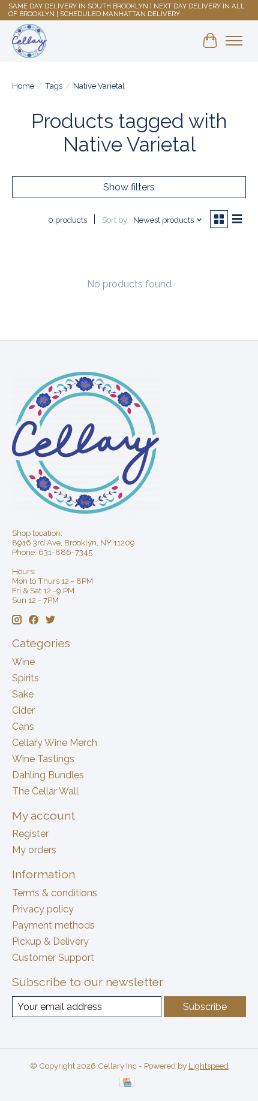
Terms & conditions (54, 893)
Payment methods (53, 925)
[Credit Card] (126, 1083)
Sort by (114, 220)
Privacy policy (43, 909)
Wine (23, 662)
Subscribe (205, 1006)
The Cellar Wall (45, 791)
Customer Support (53, 957)
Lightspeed (208, 1065)
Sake (23, 694)
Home (23, 85)
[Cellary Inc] (29, 40)
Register (30, 833)
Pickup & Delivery (50, 941)
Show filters (129, 187)
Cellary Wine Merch (54, 742)
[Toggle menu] (234, 41)
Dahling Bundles (48, 775)
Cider (23, 710)
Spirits (25, 678)
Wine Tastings (43, 759)
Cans (23, 726)
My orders (34, 850)
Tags (53, 85)
